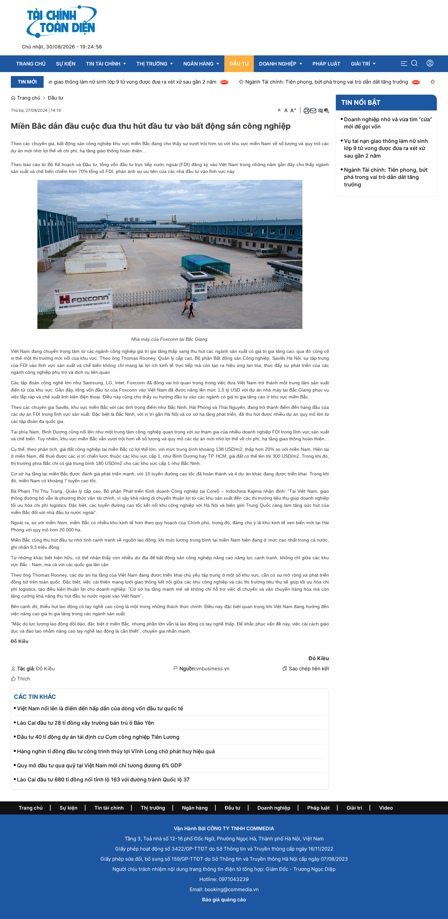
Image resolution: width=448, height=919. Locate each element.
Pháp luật (318, 808)
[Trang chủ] (61, 21)
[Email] (313, 110)
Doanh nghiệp (273, 808)
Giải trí (354, 808)
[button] (404, 63)
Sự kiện (68, 808)
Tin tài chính (109, 808)
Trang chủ (28, 98)
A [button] (280, 109)
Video (386, 808)
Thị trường (153, 808)
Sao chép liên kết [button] (309, 668)
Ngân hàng (195, 808)
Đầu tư (55, 98)
